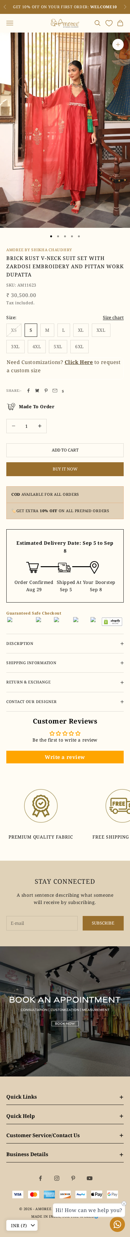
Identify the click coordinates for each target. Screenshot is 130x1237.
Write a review (65, 757)
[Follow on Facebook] (40, 1178)
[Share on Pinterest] (46, 390)
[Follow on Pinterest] (73, 1178)
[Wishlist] (109, 23)
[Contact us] (117, 1224)
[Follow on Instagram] (57, 1178)
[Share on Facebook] (28, 390)
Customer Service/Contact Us (65, 1135)
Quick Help (65, 1116)
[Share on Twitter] (37, 390)
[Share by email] (54, 390)
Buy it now (65, 469)
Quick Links (65, 1097)
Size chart (113, 317)
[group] (65, 1011)
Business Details (65, 1154)
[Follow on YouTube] (89, 1178)
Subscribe (103, 923)
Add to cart (65, 450)
